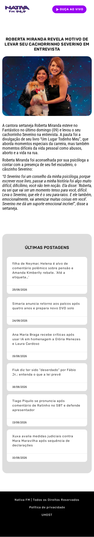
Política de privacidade (47, 507)
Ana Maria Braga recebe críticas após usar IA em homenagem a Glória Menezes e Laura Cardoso (46, 339)
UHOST (47, 515)
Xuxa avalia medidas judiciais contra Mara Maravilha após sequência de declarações (42, 440)
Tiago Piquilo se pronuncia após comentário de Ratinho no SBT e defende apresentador (46, 405)
